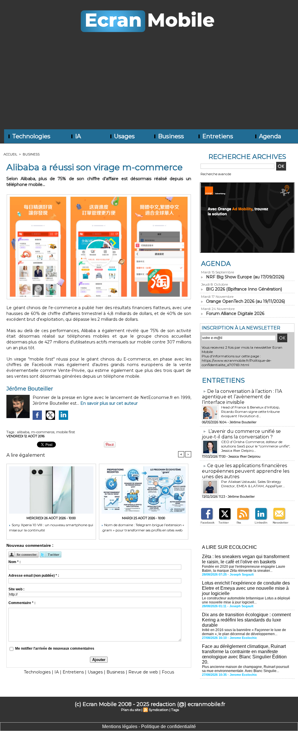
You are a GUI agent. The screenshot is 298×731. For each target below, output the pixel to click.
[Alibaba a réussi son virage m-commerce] (99, 196)
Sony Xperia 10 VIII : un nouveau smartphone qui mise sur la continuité (51, 527)
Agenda (269, 136)
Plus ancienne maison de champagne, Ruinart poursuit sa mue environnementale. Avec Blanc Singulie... (245, 669)
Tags (175, 709)
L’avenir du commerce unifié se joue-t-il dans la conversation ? (241, 434)
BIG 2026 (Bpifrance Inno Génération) (244, 289)
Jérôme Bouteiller (29, 389)
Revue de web (143, 672)
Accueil (10, 154)
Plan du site (131, 709)
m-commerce (42, 432)
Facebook (207, 522)
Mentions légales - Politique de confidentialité (149, 726)
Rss (239, 522)
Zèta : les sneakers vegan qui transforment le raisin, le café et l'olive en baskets (245, 559)
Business (170, 136)
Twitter (224, 522)
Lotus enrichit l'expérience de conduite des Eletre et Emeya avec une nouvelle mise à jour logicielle (246, 588)
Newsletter (280, 522)
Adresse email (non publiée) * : (33, 576)
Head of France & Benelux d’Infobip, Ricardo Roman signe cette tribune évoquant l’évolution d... (250, 411)
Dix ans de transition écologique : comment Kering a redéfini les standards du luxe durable (246, 620)
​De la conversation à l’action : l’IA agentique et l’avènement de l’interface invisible (242, 396)
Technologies (30, 136)
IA (77, 136)
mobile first (65, 432)
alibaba (23, 432)
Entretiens (217, 136)
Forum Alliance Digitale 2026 (235, 313)
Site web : (16, 589)
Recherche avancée (216, 174)
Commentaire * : (22, 603)
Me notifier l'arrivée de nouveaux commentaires (54, 648)
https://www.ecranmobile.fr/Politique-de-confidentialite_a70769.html (237, 362)
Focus (168, 672)
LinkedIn (261, 522)
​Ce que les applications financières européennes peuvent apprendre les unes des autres (245, 471)
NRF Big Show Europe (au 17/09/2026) (245, 277)
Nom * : (14, 562)
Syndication (158, 709)
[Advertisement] (149, 85)
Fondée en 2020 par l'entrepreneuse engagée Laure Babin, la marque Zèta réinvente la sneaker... (243, 569)
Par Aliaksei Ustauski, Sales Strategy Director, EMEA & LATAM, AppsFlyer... (253, 483)
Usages (124, 136)
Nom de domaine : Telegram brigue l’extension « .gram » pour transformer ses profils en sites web (143, 527)
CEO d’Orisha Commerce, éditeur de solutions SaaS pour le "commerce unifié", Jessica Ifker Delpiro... (255, 446)
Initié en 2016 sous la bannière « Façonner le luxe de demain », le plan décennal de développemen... (244, 632)
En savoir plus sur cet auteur (109, 403)
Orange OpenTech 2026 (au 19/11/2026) (245, 301)
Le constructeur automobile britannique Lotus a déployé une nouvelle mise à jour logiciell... (246, 600)
